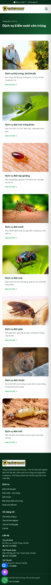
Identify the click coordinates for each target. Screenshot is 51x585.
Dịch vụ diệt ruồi (13, 278)
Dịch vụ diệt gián (14, 329)
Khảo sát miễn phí (9, 505)
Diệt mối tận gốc (9, 489)
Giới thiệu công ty (9, 516)
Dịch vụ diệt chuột (14, 380)
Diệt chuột (6, 497)
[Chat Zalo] (4, 565)
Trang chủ (6, 21)
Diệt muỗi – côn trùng (11, 493)
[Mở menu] (46, 8)
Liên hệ (5, 528)
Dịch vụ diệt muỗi (14, 226)
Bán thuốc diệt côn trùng (12, 501)
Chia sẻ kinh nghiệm (10, 520)
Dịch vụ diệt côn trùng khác (19, 124)
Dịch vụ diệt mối (13, 431)
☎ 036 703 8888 (9, 546)
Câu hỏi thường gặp (10, 524)
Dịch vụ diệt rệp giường (17, 175)
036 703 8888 (14, 581)
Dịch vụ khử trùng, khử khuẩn (20, 73)
